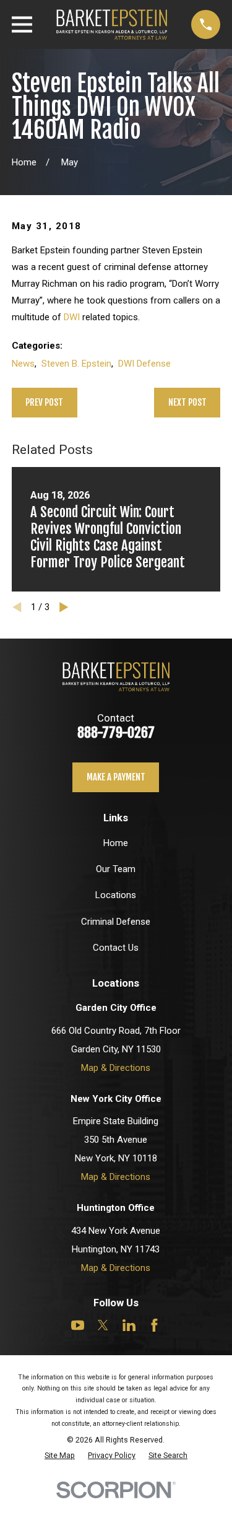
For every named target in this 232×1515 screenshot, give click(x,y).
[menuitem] (60, 1455)
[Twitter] (103, 1325)
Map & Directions (115, 1067)
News (23, 363)
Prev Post (44, 402)
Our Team (115, 869)
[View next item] (64, 607)
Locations (115, 895)
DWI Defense (144, 363)
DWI (72, 317)
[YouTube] (77, 1325)
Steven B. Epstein (76, 363)
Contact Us (116, 947)
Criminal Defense (115, 921)
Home (115, 843)
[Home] (111, 24)
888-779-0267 (116, 732)
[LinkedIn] (128, 1325)
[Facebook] (154, 1325)
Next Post (187, 402)
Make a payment (116, 777)
